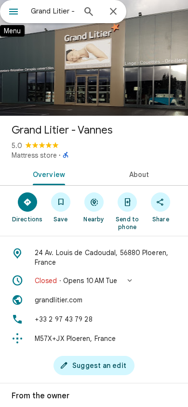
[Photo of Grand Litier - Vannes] (94, 58)
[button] (94, 280)
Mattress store (34, 155)
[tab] (47, 173)
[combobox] (53, 11)
